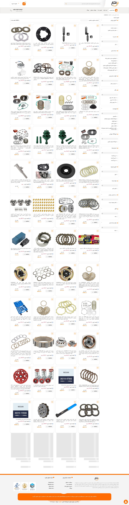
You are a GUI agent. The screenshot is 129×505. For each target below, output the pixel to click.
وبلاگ (88, 10)
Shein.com (51, 488)
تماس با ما (100, 10)
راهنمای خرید (69, 484)
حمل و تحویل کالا (68, 486)
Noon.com (51, 486)
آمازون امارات (114, 15)
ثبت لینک (105, 10)
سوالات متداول (93, 10)
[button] (113, 10)
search (110, 15)
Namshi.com (50, 484)
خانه (118, 15)
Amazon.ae (50, 482)
